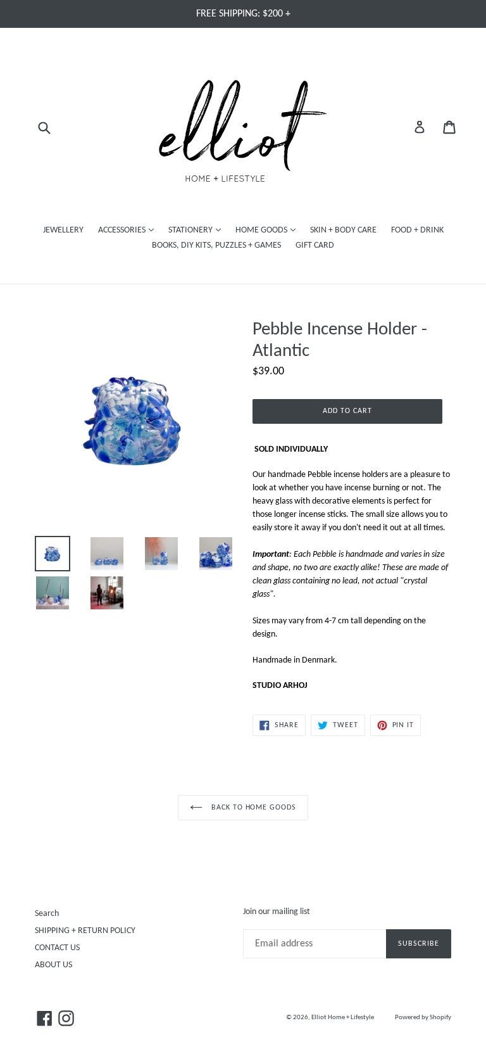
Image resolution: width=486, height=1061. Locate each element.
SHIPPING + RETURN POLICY (85, 931)
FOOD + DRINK (417, 230)
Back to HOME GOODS (252, 807)
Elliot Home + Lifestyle (342, 1017)
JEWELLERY (63, 230)
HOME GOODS (268, 230)
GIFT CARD (315, 245)
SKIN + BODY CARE (343, 230)
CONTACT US (57, 948)
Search (47, 913)
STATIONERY (197, 230)
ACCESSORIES (129, 230)
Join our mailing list (276, 912)
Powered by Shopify (423, 1017)
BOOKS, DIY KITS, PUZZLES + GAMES (216, 245)
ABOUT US (53, 965)
